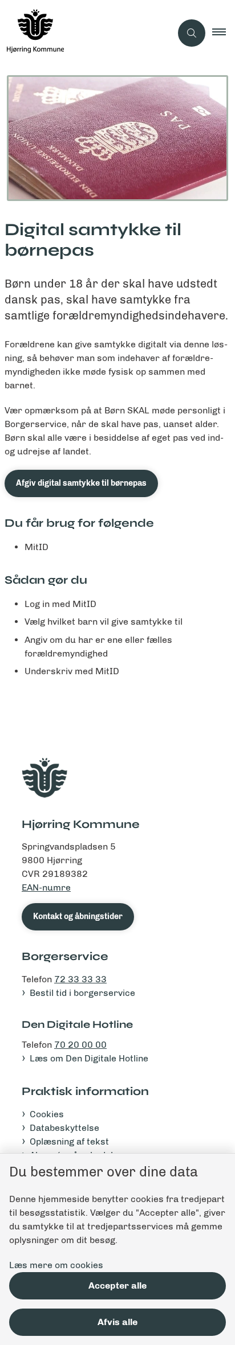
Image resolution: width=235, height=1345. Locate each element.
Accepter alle (117, 1285)
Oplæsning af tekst (69, 1141)
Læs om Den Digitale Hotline (89, 1058)
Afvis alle (117, 1322)
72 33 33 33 (80, 979)
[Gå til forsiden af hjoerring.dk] (85, 33)
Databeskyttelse (64, 1127)
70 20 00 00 (80, 1044)
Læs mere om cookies (56, 1265)
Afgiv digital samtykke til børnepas (81, 483)
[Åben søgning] (191, 33)
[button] (223, 33)
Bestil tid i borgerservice (82, 992)
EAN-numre (46, 887)
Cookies (47, 1114)
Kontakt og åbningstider (78, 916)
